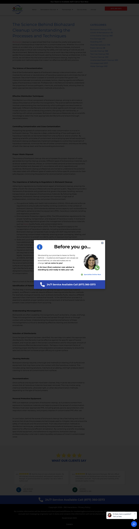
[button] (102, 243)
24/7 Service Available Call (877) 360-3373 (71, 284)
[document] (69, 264)
